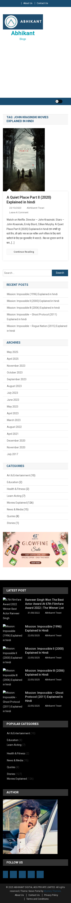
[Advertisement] (35, 70)
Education (12, 482)
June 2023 (13, 399)
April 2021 (13, 433)
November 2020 (16, 447)
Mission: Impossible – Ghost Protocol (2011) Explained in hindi (32, 317)
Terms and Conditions (37, 899)
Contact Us (42, 3)
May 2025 (12, 352)
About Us (27, 3)
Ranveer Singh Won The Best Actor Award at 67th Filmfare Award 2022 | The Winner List (44, 604)
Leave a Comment (18, 212)
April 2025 (13, 358)
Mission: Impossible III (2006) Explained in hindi (33, 307)
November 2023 (16, 365)
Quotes (11, 516)
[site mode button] (58, 101)
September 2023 (16, 379)
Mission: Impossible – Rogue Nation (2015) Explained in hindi (37, 328)
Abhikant (23, 33)
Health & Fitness (16, 488)
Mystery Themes (52, 891)
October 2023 (15, 372)
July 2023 (12, 392)
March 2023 (14, 420)
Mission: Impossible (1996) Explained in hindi (32, 294)
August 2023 (14, 386)
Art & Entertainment (18, 475)
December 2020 (16, 440)
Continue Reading (24, 251)
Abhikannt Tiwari (35, 207)
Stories (11, 523)
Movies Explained (17, 502)
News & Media (15, 509)
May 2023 (12, 406)
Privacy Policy (51, 895)
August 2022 (14, 426)
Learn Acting (14, 495)
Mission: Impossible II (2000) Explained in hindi (33, 300)
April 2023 (13, 413)
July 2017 (12, 454)
